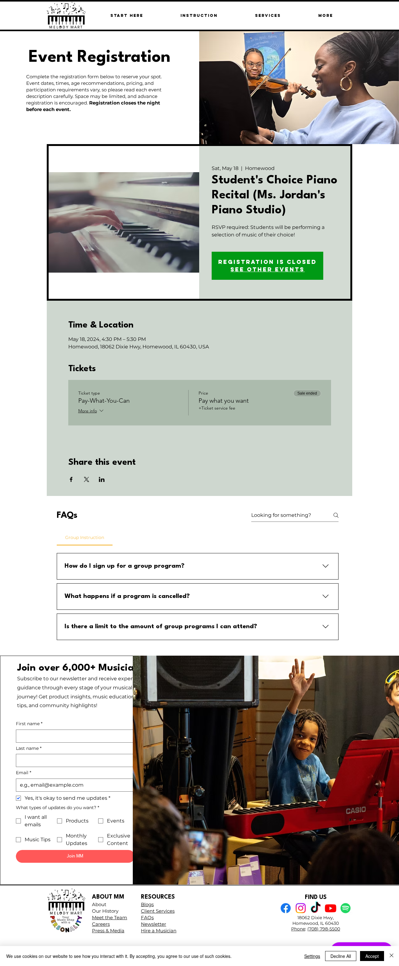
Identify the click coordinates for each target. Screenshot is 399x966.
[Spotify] (345, 908)
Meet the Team (109, 917)
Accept (372, 956)
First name (29, 723)
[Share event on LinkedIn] (102, 479)
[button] (325, 15)
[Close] (391, 956)
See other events (267, 269)
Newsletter (153, 924)
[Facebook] (285, 908)
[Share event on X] (86, 479)
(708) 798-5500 (323, 929)
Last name (28, 748)
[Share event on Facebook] (71, 479)
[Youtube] (330, 908)
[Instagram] (300, 908)
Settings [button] (312, 956)
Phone (298, 929)
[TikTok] (315, 908)
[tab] (85, 537)
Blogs (147, 904)
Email (23, 772)
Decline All (340, 956)
